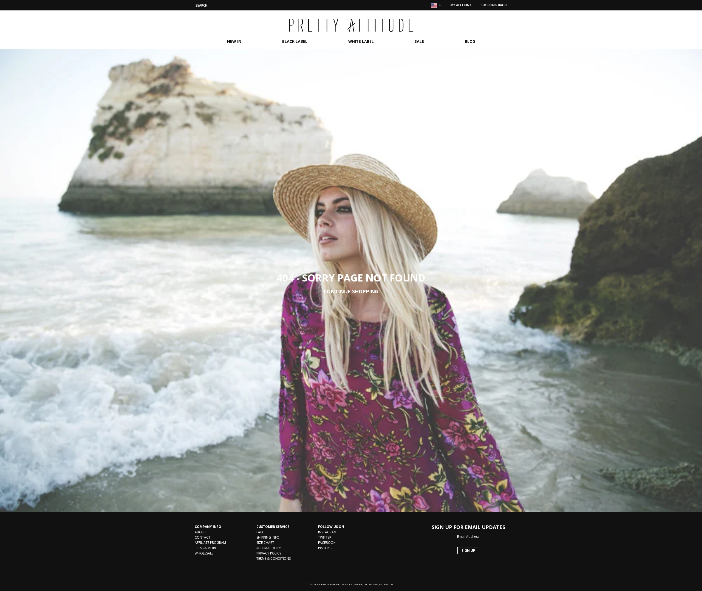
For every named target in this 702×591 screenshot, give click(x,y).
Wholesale (204, 553)
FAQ (259, 532)
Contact (202, 537)
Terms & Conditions (273, 558)
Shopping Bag (494, 5)
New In (234, 41)
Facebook (326, 542)
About (200, 532)
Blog (470, 41)
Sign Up (468, 550)
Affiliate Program (210, 542)
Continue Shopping (351, 291)
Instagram (327, 532)
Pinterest (326, 548)
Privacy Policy (268, 553)
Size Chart (265, 542)
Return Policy (268, 548)
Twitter (324, 537)
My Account (461, 5)
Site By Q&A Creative (381, 584)
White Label (361, 41)
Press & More (206, 548)
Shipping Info (267, 537)
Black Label (294, 41)
